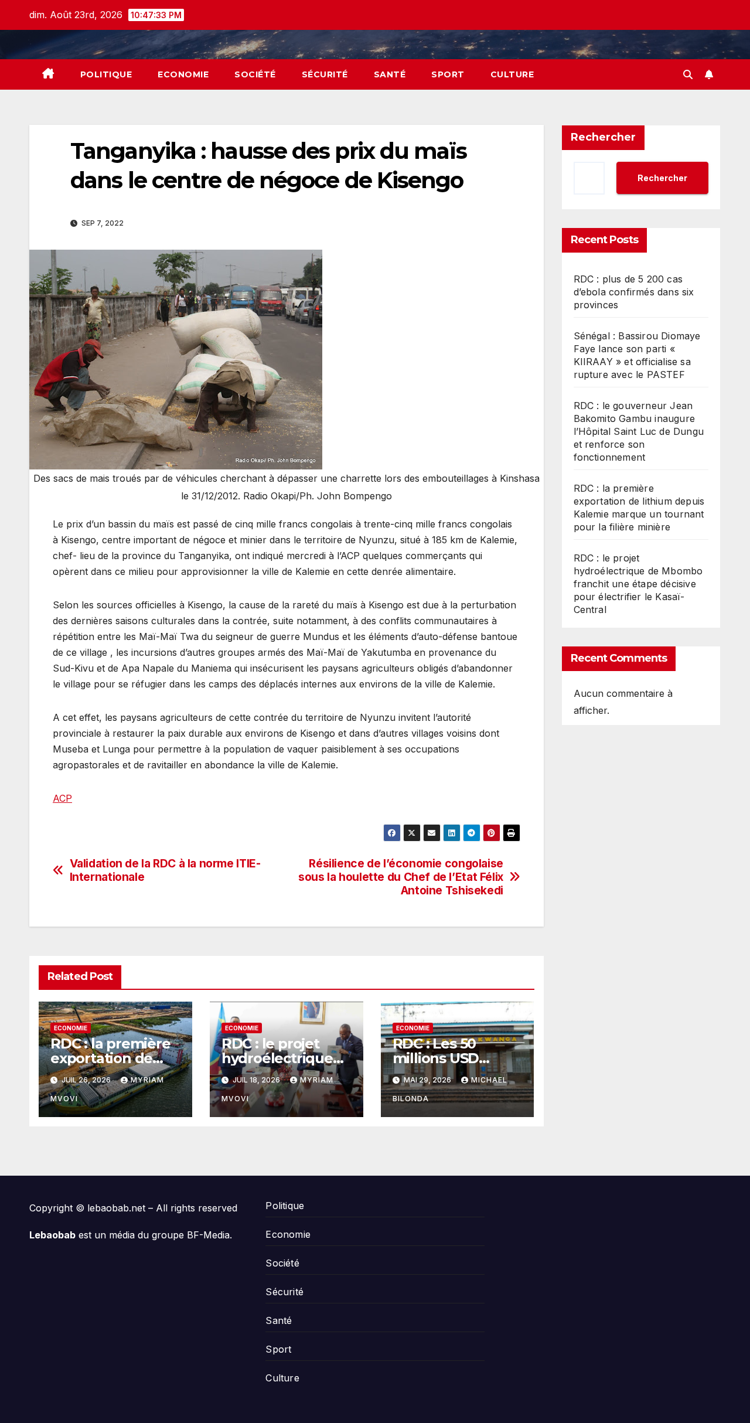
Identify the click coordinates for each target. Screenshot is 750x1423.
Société (255, 74)
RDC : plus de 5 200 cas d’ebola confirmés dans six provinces (634, 292)
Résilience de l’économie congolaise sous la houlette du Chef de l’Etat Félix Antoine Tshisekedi (400, 877)
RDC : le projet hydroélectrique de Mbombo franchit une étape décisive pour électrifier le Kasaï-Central (638, 583)
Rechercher (603, 137)
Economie (183, 74)
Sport (448, 74)
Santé (390, 74)
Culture (512, 74)
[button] (688, 74)
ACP (62, 798)
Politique (106, 74)
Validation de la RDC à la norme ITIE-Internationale (165, 870)
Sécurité (325, 74)
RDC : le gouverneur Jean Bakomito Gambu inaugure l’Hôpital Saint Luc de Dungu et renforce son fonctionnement (639, 431)
